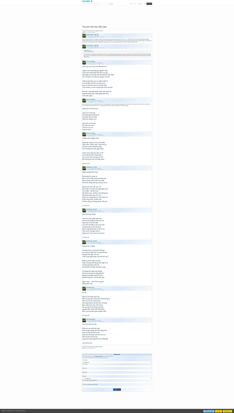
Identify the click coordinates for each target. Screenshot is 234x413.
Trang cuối (93, 32)
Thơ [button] (135, 3)
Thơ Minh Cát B (90, 287)
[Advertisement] (117, 14)
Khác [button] (145, 3)
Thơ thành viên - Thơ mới (95, 168)
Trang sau (89, 32)
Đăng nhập (149, 3)
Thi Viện (86, 1)
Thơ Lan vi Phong (90, 61)
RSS (151, 411)
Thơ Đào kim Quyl (90, 319)
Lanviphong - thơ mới (91, 167)
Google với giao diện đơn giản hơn (99, 357)
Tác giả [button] (131, 3)
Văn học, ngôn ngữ (94, 35)
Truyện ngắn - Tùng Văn (92, 34)
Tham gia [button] (140, 3)
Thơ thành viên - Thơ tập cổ (96, 62)
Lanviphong (90, 37)
